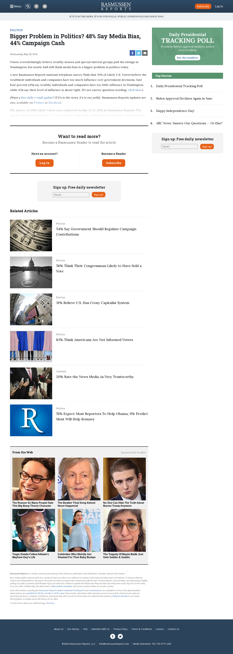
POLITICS (16, 30)
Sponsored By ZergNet (133, 452)
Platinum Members (121, 596)
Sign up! (98, 194)
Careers (160, 629)
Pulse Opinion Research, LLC (96, 120)
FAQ (85, 629)
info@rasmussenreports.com (114, 643)
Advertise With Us (100, 629)
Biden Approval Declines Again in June (184, 98)
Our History (73, 629)
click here (135, 90)
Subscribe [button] (203, 6)
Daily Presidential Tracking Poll (179, 86)
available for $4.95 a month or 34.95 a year (45, 593)
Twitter (39, 102)
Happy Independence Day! (175, 111)
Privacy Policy (120, 629)
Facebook (55, 102)
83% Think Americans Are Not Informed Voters (94, 339)
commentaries (95, 590)
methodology (132, 120)
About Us (58, 629)
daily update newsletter (61, 586)
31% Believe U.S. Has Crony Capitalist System (92, 302)
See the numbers (187, 57)
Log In (219, 6)
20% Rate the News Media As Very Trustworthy (95, 376)
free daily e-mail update (37, 97)
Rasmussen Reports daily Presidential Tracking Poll (61, 590)
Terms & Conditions (141, 629)
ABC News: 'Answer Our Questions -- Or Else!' (189, 123)
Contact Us (173, 629)
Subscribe (113, 163)
